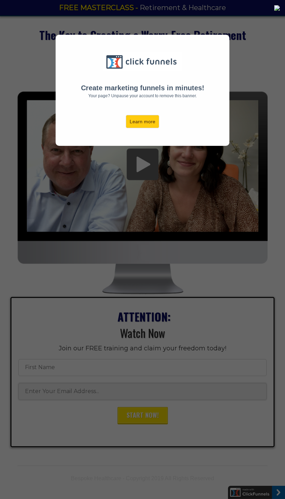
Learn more (142, 121)
